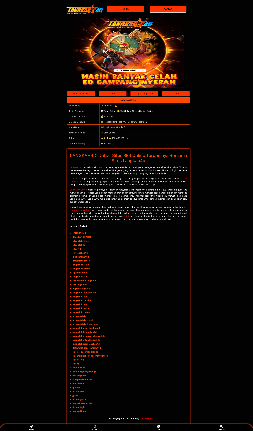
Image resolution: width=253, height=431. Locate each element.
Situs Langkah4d (78, 189)
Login (158, 429)
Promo (31, 429)
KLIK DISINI (106, 143)
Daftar (94, 429)
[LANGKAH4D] (84, 9)
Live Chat (221, 429)
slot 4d (126, 216)
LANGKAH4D (76, 167)
